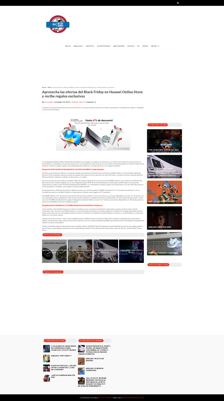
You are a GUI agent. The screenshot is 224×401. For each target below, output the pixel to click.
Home (44, 87)
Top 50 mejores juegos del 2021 (163, 150)
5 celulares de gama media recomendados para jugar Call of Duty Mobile (63, 348)
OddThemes (128, 398)
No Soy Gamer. (105, 398)
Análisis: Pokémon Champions (163, 253)
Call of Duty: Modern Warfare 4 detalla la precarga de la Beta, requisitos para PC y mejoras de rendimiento (92, 382)
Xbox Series (119, 46)
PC (138, 46)
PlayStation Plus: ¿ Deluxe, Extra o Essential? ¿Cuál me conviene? (64, 368)
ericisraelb (48, 102)
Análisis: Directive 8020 (159, 227)
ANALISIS (78, 46)
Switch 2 (90, 46)
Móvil (50, 87)
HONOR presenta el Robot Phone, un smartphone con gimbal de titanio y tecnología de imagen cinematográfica (163, 172)
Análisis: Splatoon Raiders (161, 201)
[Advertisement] (112, 66)
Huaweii (75, 102)
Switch (130, 46)
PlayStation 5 (103, 46)
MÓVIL (145, 46)
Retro (154, 46)
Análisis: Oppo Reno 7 (61, 356)
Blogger (140, 398)
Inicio (68, 46)
